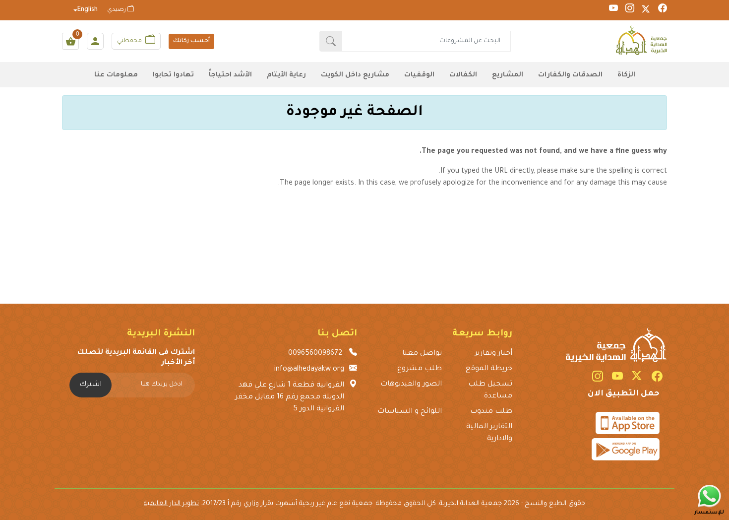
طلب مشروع (419, 369)
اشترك (90, 385)
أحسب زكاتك (191, 41)
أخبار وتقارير (493, 354)
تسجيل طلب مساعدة (490, 390)
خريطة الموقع (489, 369)
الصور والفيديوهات (411, 385)
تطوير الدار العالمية (171, 504)
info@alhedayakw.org (309, 370)
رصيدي (117, 10)
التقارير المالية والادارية (489, 433)
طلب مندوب (491, 412)
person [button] (95, 41)
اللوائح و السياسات (409, 412)
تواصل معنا (422, 354)
